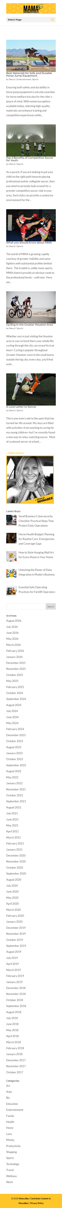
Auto (9, 1091)
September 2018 (16, 1006)
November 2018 (16, 994)
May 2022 (12, 777)
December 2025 (16, 663)
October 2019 (14, 939)
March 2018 (13, 1042)
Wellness (11, 1176)
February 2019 (15, 976)
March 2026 (13, 644)
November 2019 (16, 933)
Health (10, 1122)
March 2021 (13, 837)
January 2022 (14, 783)
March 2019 (13, 970)
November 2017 (16, 1066)
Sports (35, 79)
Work (9, 1182)
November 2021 (16, 789)
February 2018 (15, 1048)
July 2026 (12, 626)
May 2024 (12, 723)
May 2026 (12, 638)
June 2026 (12, 632)
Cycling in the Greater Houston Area (29, 324)
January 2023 (14, 753)
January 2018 (14, 1054)
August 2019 (13, 951)
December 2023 (16, 735)
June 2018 (12, 1024)
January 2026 (14, 657)
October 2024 (14, 693)
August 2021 (13, 807)
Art (8, 1085)
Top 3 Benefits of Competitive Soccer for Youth (29, 159)
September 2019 (16, 945)
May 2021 (12, 825)
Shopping (11, 1152)
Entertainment (24, 79)
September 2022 (16, 765)
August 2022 (13, 771)
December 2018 (16, 988)
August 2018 (13, 1012)
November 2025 (16, 668)
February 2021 (15, 843)
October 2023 (14, 741)
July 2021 (12, 813)
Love (9, 1134)
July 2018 (12, 1018)
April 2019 (12, 963)
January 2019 (14, 982)
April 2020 (12, 903)
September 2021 (16, 801)
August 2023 (13, 747)
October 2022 (14, 759)
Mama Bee (24, 1198)
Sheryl (12, 79)
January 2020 (14, 921)
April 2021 (12, 831)
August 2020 (13, 879)
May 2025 (12, 681)
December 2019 (16, 927)
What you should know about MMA (29, 242)
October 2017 (14, 1072)
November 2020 (16, 861)
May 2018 (12, 1030)
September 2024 (16, 699)
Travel (10, 1170)
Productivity (13, 1146)
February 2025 (15, 687)
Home (9, 1127)
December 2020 (16, 855)
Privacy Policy (37, 1203)
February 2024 (15, 729)
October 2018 (14, 1000)
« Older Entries (15, 453)
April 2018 (12, 1036)
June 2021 (12, 819)
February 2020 (15, 915)
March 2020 (13, 909)
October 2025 (14, 675)
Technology (12, 1164)
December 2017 (16, 1060)
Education (12, 1103)
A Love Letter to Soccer (21, 406)
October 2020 (14, 867)
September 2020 (16, 873)
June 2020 (12, 891)
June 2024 (12, 717)
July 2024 (12, 711)
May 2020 (12, 897)
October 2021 (14, 795)
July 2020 (12, 885)
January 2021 (14, 849)
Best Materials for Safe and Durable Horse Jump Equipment (29, 74)
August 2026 (13, 620)
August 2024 (13, 705)
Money (10, 1140)
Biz (8, 1097)
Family (10, 1116)
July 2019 (12, 958)
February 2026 (15, 650)
